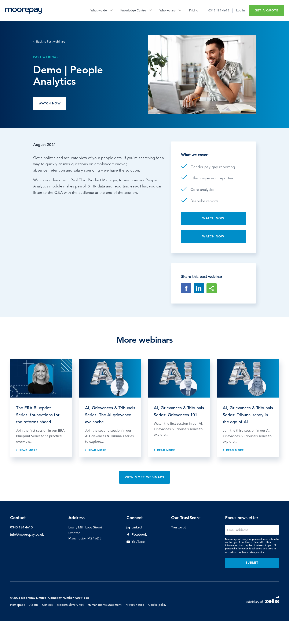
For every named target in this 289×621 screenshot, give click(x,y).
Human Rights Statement (104, 605)
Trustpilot (178, 527)
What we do (99, 10)
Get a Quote (266, 10)
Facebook (139, 534)
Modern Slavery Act (70, 605)
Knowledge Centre (133, 10)
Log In (240, 10)
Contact (47, 605)
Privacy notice (135, 605)
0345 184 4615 (218, 10)
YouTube (138, 542)
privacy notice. (257, 552)
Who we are (168, 10)
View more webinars (144, 477)
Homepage (17, 605)
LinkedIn (138, 527)
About (33, 605)
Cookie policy (157, 605)
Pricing (193, 10)
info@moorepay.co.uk (27, 534)
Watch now (50, 103)
